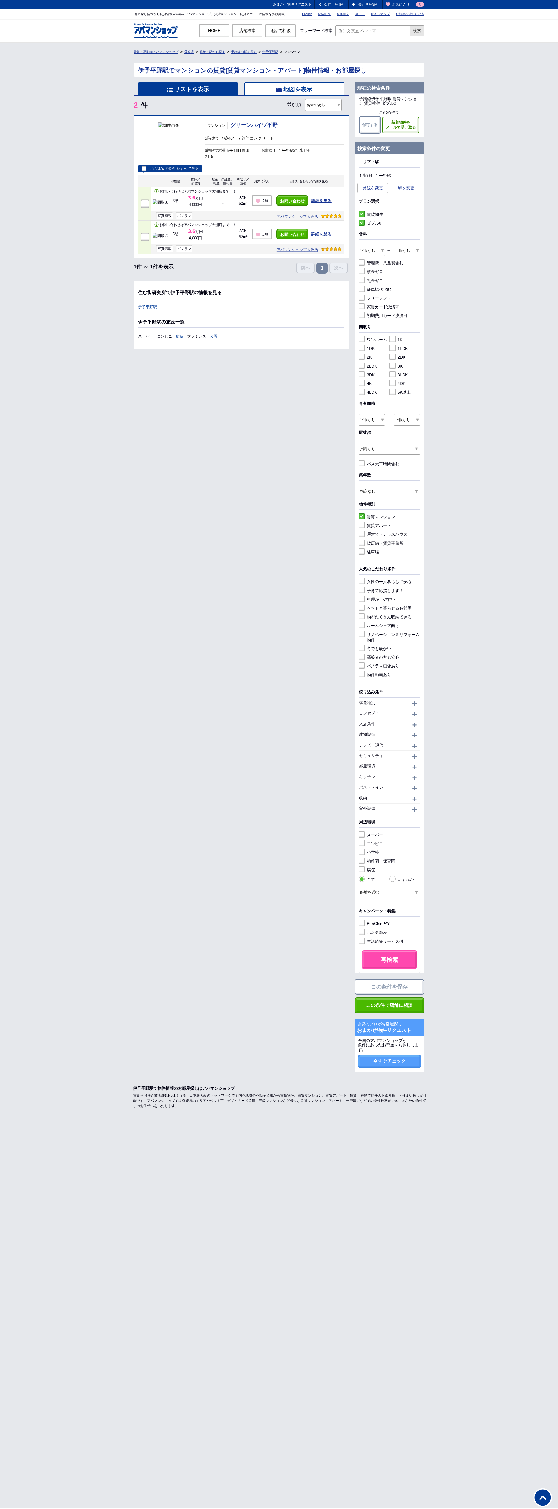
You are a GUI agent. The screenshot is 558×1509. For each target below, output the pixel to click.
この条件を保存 (389, 987)
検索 (417, 30)
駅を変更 (406, 188)
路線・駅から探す (212, 52)
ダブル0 (374, 223)
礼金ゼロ (375, 280)
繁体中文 (343, 14)
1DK (371, 348)
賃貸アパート (379, 525)
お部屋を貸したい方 (410, 14)
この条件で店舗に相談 (389, 1005)
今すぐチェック (389, 1061)
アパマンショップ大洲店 (297, 216)
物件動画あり (379, 674)
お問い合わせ (292, 201)
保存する (370, 124)
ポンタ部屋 (377, 932)
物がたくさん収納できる (389, 616)
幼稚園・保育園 (381, 861)
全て (371, 879)
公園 (213, 336)
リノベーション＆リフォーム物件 (393, 637)
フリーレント (379, 298)
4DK (401, 383)
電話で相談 (280, 30)
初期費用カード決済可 (387, 315)
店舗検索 (247, 30)
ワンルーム (377, 339)
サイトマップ (380, 14)
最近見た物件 (368, 5)
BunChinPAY (378, 923)
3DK (371, 375)
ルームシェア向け (383, 625)
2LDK (372, 366)
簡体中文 (324, 14)
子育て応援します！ (385, 590)
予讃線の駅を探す (244, 52)
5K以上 (404, 392)
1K (400, 339)
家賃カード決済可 (383, 306)
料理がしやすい (381, 599)
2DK (401, 357)
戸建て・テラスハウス (387, 534)
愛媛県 (189, 52)
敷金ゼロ (375, 271)
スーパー (375, 835)
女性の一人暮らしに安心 (389, 581)
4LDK (372, 392)
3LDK (403, 375)
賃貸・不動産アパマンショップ (156, 52)
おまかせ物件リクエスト (292, 4)
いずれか (406, 879)
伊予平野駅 (270, 52)
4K (369, 383)
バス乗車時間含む (383, 464)
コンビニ (375, 843)
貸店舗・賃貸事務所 (385, 543)
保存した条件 (334, 5)
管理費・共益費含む (385, 263)
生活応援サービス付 (385, 941)
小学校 (373, 852)
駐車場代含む (379, 289)
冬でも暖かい (379, 648)
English (307, 14)
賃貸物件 (375, 214)
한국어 (360, 14)
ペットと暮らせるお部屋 (389, 608)
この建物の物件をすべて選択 (174, 169)
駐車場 (373, 552)
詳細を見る (321, 200)
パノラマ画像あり (383, 666)
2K (369, 357)
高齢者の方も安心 (383, 657)
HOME (214, 30)
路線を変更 (373, 188)
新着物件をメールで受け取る (401, 124)
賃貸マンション (381, 516)
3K (400, 366)
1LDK (403, 348)
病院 (179, 336)
